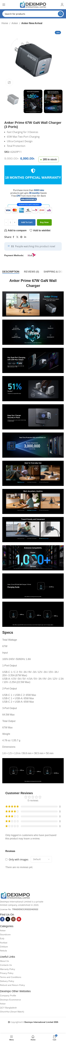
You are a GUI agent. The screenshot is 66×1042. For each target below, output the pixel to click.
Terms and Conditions (10, 977)
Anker (15, 23)
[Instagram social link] (13, 919)
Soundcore (5, 934)
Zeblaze (4, 946)
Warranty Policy (7, 969)
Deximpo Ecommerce (10, 999)
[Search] (60, 13)
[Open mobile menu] (4, 5)
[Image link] (15, 895)
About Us (4, 961)
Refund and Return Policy (12, 985)
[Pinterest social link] (21, 237)
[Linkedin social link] (25, 237)
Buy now (44, 222)
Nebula (3, 950)
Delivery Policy (7, 981)
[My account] (62, 5)
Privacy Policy (6, 973)
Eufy (2, 938)
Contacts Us (6, 965)
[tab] (10, 272)
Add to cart (26, 222)
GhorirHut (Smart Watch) (12, 1011)
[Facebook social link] (13, 237)
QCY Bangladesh (8, 1007)
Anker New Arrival (31, 23)
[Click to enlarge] (9, 82)
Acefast (3, 942)
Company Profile (8, 995)
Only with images (18, 859)
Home (5, 23)
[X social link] (17, 237)
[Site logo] (33, 4)
